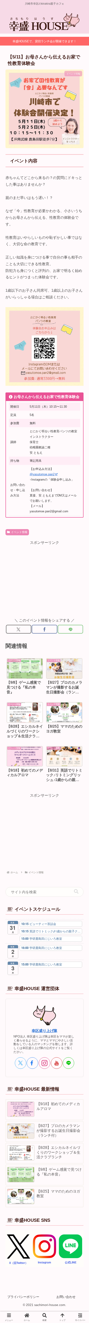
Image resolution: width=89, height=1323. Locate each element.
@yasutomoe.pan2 (42, 474)
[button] (76, 891)
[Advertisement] (44, 578)
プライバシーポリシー (23, 1297)
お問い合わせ (66, 1297)
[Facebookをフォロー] (32, 1063)
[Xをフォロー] (20, 1063)
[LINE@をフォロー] (68, 1063)
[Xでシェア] (18, 629)
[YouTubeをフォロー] (56, 1063)
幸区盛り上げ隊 (44, 1031)
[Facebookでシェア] (44, 629)
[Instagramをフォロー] (44, 1063)
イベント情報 (19, 532)
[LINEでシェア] (70, 629)
